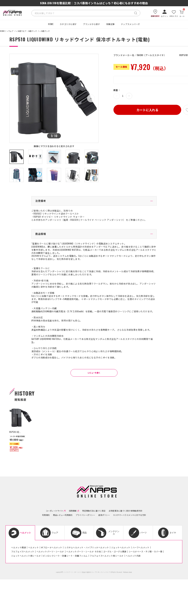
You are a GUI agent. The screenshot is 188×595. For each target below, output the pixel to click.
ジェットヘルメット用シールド (26, 555)
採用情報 (73, 511)
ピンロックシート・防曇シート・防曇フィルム (65, 555)
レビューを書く (94, 372)
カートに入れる (147, 110)
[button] (91, 98)
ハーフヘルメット (141, 547)
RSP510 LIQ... (15, 431)
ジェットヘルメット (120, 547)
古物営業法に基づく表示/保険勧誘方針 (125, 511)
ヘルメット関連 (18, 547)
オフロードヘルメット (51, 547)
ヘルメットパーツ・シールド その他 (83, 551)
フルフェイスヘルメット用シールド (107, 555)
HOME (50, 24)
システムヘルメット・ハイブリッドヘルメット (86, 547)
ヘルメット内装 (133, 555)
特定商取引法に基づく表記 (93, 511)
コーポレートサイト (54, 511)
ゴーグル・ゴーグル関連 (114, 551)
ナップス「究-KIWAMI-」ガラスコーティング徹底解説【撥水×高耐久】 (94, 3)
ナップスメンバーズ (130, 24)
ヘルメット (33, 547)
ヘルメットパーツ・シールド (50, 551)
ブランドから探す (91, 24)
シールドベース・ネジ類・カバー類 (145, 551)
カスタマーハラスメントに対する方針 (129, 515)
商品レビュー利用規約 (62, 515)
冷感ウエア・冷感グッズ (27, 31)
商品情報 (40, 234)
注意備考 (40, 201)
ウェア (11, 31)
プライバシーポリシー (85, 515)
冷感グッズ (45, 31)
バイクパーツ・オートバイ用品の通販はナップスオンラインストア (86, 572)
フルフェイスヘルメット (22, 551)
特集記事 (110, 24)
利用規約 (46, 515)
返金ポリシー (104, 515)
